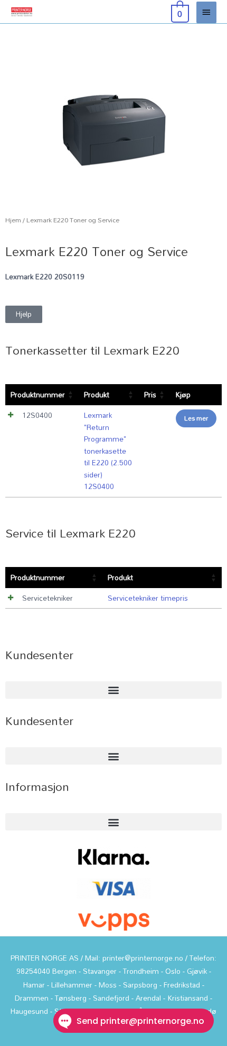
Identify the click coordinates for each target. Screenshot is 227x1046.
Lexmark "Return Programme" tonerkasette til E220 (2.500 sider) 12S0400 (108, 450)
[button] (113, 690)
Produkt (96, 394)
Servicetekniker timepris (148, 598)
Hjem (13, 220)
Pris (150, 394)
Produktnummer (38, 394)
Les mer (196, 418)
